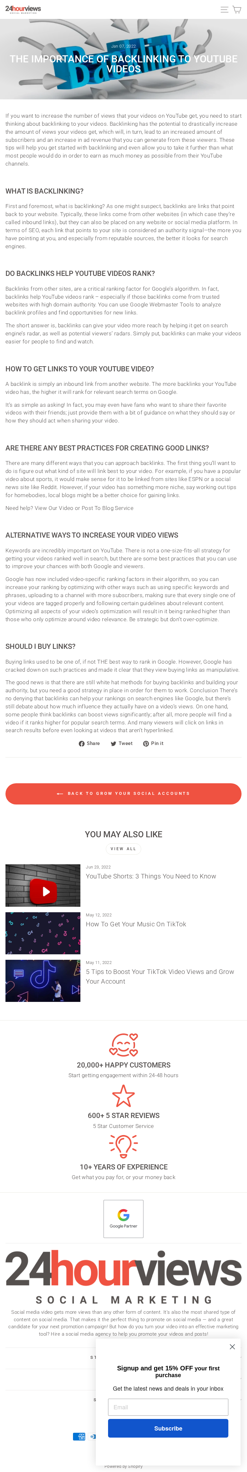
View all (124, 849)
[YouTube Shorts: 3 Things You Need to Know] (42, 885)
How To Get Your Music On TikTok (136, 924)
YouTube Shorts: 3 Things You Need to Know (151, 876)
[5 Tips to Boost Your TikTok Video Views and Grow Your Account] (42, 981)
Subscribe (168, 1428)
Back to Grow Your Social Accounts (128, 793)
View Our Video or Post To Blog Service (84, 508)
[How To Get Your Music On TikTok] (42, 933)
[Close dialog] (232, 1346)
